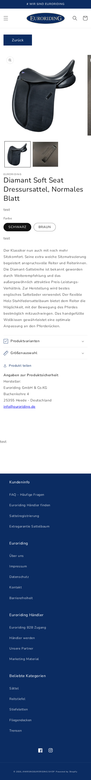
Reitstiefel (17, 699)
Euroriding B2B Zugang (27, 627)
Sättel (14, 688)
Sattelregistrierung (24, 516)
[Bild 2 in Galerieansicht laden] (45, 154)
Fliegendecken (20, 720)
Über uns (16, 556)
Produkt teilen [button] (20, 365)
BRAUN (44, 227)
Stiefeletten (18, 709)
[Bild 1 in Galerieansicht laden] (17, 154)
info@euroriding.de (19, 406)
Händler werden (22, 638)
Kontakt (15, 587)
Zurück (18, 40)
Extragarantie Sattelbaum (29, 526)
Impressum (18, 566)
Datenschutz (19, 577)
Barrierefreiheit (21, 598)
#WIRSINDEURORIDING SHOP (39, 771)
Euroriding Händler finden (29, 505)
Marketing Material (24, 659)
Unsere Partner (21, 648)
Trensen (15, 730)
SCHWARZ (17, 227)
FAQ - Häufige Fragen (26, 494)
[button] (6, 18)
